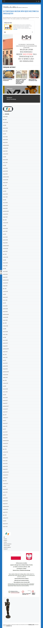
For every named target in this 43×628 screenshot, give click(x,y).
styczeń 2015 (5, 497)
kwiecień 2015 (5, 489)
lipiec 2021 (5, 288)
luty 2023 (4, 234)
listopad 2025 (5, 142)
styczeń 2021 (5, 305)
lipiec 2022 (5, 254)
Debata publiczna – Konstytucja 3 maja (33, 80)
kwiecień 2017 (5, 423)
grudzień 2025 (5, 139)
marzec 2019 (5, 357)
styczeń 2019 (5, 363)
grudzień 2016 (5, 434)
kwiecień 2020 (5, 331)
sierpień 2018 (5, 377)
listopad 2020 (5, 311)
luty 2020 (4, 337)
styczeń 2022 (5, 271)
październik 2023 (6, 211)
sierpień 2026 (5, 116)
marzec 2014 (5, 526)
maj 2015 (4, 486)
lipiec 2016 (5, 449)
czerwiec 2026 (5, 122)
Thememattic (9, 625)
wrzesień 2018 (5, 374)
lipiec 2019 (5, 354)
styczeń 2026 (5, 136)
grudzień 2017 (5, 400)
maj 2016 (4, 454)
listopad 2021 (5, 277)
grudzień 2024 (5, 171)
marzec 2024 (5, 196)
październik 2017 (6, 406)
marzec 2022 (5, 265)
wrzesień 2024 (5, 179)
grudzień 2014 (5, 500)
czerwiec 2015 (5, 483)
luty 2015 (4, 495)
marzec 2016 (5, 460)
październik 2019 (6, 348)
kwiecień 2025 (5, 159)
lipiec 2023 (5, 219)
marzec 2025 (5, 162)
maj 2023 (4, 225)
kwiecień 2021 (5, 297)
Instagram (5, 540)
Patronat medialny (7, 545)
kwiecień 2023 (5, 228)
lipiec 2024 (5, 185)
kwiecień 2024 (5, 194)
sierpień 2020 (5, 320)
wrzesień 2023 (5, 214)
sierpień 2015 (5, 477)
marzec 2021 (5, 300)
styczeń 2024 (5, 202)
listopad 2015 (5, 469)
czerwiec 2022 (5, 257)
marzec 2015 (5, 492)
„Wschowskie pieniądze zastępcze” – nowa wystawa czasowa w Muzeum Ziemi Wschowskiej (21, 81)
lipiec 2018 (5, 380)
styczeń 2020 (5, 340)
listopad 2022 (5, 242)
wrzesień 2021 (5, 282)
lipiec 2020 (5, 323)
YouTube (5, 542)
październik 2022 (6, 245)
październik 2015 (6, 472)
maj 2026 (4, 125)
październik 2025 (6, 145)
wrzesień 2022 (5, 248)
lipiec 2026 (5, 119)
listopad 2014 (5, 503)
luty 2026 (4, 133)
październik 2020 (6, 314)
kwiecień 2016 (5, 457)
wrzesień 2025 (5, 148)
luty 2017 (4, 429)
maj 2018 (4, 386)
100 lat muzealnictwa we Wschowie (7, 80)
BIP (4, 537)
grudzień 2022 (5, 239)
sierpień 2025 (5, 151)
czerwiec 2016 (5, 452)
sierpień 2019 (5, 351)
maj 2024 (4, 191)
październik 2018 (6, 371)
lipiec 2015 (5, 480)
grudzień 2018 (5, 366)
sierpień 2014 (5, 512)
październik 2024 (6, 176)
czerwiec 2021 (5, 291)
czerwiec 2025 (5, 153)
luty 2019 (4, 360)
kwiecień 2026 (5, 128)
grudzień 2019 (5, 343)
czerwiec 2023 (5, 222)
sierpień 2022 (5, 251)
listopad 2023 (5, 208)
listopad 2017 (5, 403)
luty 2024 (4, 199)
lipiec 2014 (5, 515)
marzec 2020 (5, 334)
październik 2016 (6, 440)
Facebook (5, 538)
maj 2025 (4, 156)
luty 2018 (4, 394)
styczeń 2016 (5, 463)
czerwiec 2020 (5, 325)
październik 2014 (6, 506)
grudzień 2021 (5, 274)
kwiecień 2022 (5, 262)
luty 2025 (4, 165)
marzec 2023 (5, 231)
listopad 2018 (5, 368)
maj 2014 (4, 520)
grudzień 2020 (5, 308)
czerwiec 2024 (5, 188)
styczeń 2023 (5, 237)
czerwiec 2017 (5, 417)
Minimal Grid (31, 624)
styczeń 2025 (5, 168)
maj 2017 (4, 420)
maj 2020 (4, 328)
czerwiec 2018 (5, 383)
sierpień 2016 (5, 446)
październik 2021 (6, 280)
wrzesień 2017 (5, 409)
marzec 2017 (5, 426)
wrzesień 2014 (5, 509)
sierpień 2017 (5, 411)
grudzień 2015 (5, 466)
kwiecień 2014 (5, 523)
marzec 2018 (5, 391)
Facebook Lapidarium (7, 547)
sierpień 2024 (5, 182)
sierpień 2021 (5, 285)
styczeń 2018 (5, 397)
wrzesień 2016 (5, 443)
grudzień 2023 (5, 205)
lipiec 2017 (5, 414)
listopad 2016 (5, 437)
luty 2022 (4, 268)
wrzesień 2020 (5, 317)
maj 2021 (4, 294)
